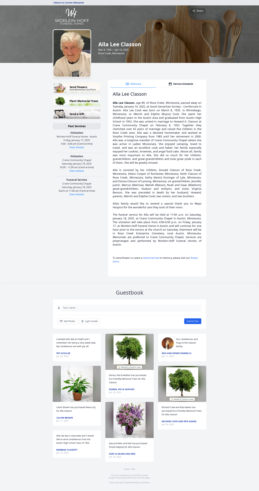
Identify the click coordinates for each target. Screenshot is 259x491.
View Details (76, 147)
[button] (77, 384)
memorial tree (151, 258)
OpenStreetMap (132, 482)
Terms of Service (138, 477)
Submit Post (193, 321)
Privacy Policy (121, 477)
